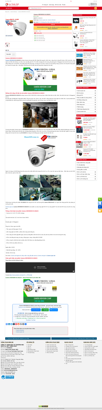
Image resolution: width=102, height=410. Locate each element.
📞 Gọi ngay (45, 309)
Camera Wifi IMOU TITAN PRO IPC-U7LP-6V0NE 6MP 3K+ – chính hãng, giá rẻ (87, 41)
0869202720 (93, 4)
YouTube (33, 320)
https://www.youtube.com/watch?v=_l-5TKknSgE (21, 275)
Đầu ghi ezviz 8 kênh (70, 349)
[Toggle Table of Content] (12, 54)
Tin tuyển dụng (31, 352)
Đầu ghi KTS (80, 95)
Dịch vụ (29, 348)
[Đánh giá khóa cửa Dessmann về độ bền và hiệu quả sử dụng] (79, 62)
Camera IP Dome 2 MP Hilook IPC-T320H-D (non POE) (82, 338)
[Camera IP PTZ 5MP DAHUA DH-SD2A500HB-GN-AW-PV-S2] (79, 153)
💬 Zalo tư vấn (53, 309)
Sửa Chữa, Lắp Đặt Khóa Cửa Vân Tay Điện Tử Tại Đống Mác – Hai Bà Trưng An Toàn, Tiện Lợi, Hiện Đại (89, 74)
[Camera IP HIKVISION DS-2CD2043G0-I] (76, 35)
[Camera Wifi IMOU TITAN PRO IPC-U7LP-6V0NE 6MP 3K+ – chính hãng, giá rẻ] (76, 44)
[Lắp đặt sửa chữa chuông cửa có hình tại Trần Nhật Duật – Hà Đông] (79, 55)
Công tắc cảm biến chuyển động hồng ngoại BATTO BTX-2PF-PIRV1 (89, 119)
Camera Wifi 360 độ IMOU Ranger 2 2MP (89, 142)
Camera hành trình (81, 111)
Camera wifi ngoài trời (16, 255)
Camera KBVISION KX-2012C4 (24, 11)
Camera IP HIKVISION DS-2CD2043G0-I (86, 33)
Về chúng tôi (45, 4)
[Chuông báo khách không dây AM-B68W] (76, 20)
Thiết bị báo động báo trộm (83, 109)
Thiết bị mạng (80, 106)
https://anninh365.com (10, 372)
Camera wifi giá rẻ (42, 255)
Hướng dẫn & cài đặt (82, 169)
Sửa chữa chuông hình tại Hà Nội (73, 358)
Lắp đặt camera (69, 360)
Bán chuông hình (69, 344)
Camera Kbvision (13, 11)
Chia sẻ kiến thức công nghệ (83, 162)
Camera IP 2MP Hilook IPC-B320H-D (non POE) (18, 338)
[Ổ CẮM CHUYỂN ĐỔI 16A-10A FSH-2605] (79, 137)
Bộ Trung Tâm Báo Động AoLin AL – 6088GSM (88, 26)
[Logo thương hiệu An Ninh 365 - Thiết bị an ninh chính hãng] (12, 4)
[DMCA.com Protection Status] (43, 406)
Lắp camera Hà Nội (70, 348)
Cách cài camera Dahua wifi (72, 354)
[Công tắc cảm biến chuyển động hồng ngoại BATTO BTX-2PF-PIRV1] (79, 121)
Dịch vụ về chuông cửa (82, 178)
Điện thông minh (81, 104)
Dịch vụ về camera (81, 171)
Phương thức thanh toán (33, 351)
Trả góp (63, 4)
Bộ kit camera (80, 93)
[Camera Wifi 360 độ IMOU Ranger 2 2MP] (79, 145)
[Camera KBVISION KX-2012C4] (19, 27)
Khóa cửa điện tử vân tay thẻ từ (84, 97)
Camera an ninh (22, 307)
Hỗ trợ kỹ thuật (50, 352)
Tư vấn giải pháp (81, 165)
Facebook (28, 320)
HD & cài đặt (58, 4)
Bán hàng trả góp (31, 349)
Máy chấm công (25, 255)
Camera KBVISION (10, 60)
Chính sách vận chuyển (40, 40)
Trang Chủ (7, 11)
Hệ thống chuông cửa (82, 100)
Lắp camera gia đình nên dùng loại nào (73, 356)
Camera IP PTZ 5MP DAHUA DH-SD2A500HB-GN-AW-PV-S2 (89, 150)
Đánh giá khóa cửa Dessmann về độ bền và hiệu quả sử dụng (89, 61)
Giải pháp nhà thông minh (83, 167)
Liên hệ (95, 1)
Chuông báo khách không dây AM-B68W (88, 18)
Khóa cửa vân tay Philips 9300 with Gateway (89, 127)
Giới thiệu (30, 344)
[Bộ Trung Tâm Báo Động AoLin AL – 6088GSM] (76, 28)
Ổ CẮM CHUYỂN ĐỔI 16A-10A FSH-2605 (89, 135)
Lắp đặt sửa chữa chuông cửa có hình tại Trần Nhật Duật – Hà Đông (89, 54)
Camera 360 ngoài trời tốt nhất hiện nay (74, 362)
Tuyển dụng (51, 4)
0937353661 (62, 408)
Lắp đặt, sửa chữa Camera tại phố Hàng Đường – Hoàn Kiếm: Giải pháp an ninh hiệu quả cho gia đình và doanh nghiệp (89, 67)
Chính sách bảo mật (40, 35)
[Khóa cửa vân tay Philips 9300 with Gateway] (79, 130)
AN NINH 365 (21, 313)
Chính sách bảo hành (40, 37)
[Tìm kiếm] (29, 8)
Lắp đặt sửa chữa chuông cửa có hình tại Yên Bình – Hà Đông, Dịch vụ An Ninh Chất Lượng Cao (89, 81)
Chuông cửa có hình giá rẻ (72, 346)
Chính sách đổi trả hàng (40, 38)
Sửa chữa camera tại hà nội (72, 352)
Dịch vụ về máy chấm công (83, 174)
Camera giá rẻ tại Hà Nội (71, 351)
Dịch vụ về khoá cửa (82, 176)
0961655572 (93, 3)
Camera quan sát (43, 19)
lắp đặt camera (33, 255)
